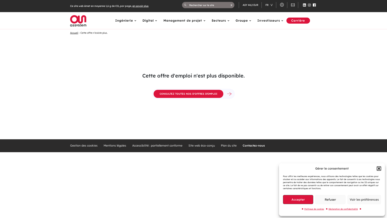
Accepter (298, 199)
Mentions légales (115, 145)
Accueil (74, 32)
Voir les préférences (364, 199)
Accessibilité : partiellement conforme (157, 145)
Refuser (330, 199)
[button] (379, 169)
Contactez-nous (254, 145)
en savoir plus (140, 5)
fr (267, 4)
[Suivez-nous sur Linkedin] (304, 5)
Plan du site (229, 145)
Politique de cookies (314, 209)
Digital (148, 20)
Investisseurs (268, 20)
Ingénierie (124, 20)
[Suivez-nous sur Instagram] (309, 5)
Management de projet (182, 20)
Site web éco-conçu (201, 145)
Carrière (298, 20)
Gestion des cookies (84, 145)
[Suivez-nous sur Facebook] (314, 5)
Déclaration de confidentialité (343, 209)
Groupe (242, 20)
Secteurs (219, 20)
